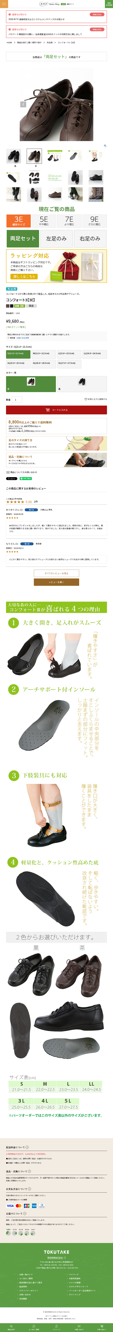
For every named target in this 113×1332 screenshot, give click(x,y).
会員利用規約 (74, 1278)
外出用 (50, 42)
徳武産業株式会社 (56, 1257)
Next (90, 104)
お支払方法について (16, 1189)
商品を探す (11, 1329)
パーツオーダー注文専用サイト (82, 1290)
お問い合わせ (79, 1329)
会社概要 (23, 1298)
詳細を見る (97, 14)
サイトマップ (74, 1294)
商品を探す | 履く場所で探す (29, 42)
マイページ (56, 1329)
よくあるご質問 (34, 1329)
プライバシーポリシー (28, 1290)
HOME (9, 42)
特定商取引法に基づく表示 (30, 1282)
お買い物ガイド (26, 1274)
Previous (23, 104)
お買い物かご (101, 1329)
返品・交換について (16, 1171)
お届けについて (14, 1213)
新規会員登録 (109, 4)
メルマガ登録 (74, 1282)
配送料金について (15, 1147)
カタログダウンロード (78, 1286)
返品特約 (23, 1286)
